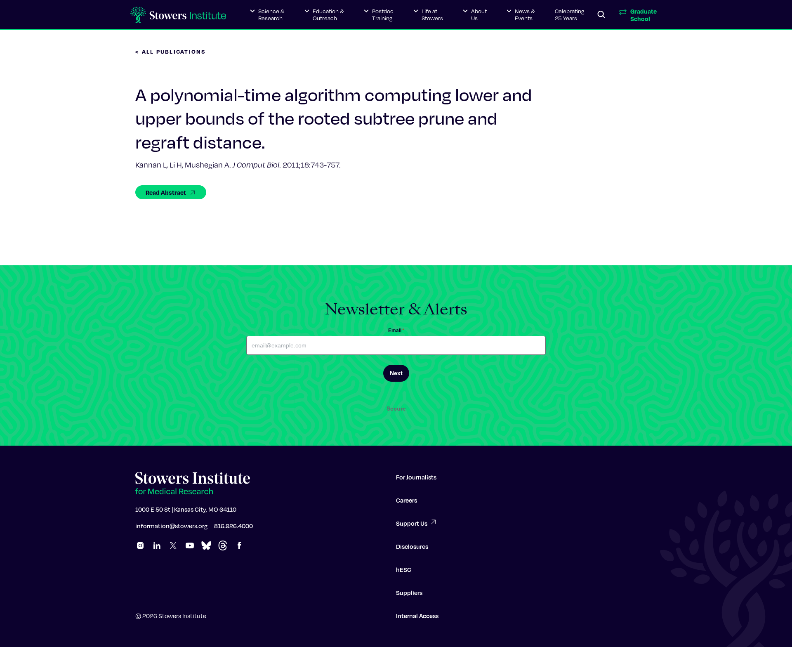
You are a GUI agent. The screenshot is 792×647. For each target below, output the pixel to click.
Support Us (411, 523)
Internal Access (417, 615)
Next (396, 373)
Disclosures (412, 546)
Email (396, 330)
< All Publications (170, 51)
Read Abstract (166, 192)
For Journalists (416, 477)
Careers (406, 500)
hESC (403, 569)
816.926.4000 (233, 525)
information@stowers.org (171, 525)
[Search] (601, 14)
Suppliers (409, 592)
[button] (267, 15)
